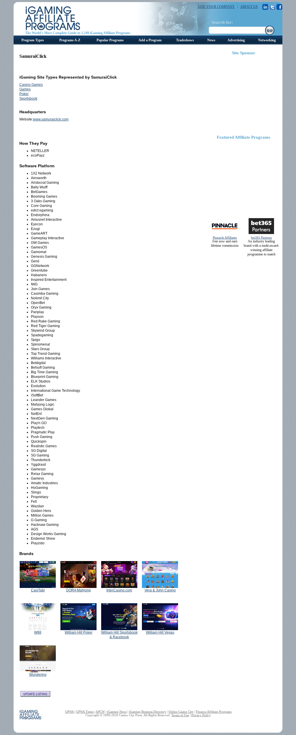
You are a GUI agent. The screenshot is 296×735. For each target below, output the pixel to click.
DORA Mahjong (78, 590)
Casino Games (31, 85)
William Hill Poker (78, 632)
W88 (37, 632)
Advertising (236, 40)
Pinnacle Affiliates (225, 237)
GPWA (69, 711)
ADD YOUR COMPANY (216, 7)
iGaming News (117, 711)
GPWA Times (85, 711)
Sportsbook (28, 98)
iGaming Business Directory (147, 711)
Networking (267, 40)
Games (25, 89)
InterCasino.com (119, 590)
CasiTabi (38, 590)
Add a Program (150, 40)
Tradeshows (185, 40)
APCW (100, 711)
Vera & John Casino (160, 590)
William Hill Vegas (160, 632)
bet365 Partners (261, 237)
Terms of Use (180, 715)
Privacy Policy (200, 715)
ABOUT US (249, 7)
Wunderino (38, 675)
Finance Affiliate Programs (214, 711)
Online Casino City (181, 711)
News (211, 40)
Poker (24, 94)
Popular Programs (110, 40)
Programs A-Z (69, 40)
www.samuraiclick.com (51, 119)
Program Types (32, 40)
